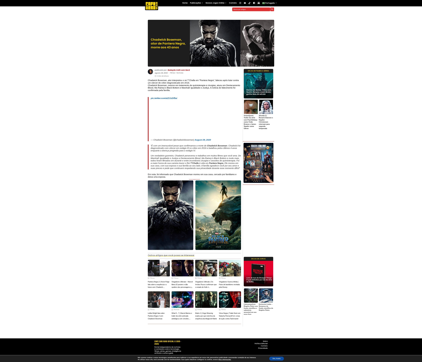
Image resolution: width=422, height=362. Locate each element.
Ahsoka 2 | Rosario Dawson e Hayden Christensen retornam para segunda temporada (266, 122)
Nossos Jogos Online (215, 3)
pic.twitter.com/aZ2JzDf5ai (164, 97)
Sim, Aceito (277, 358)
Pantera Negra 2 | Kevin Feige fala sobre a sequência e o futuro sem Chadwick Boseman (158, 283)
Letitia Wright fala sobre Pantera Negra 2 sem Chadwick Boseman (156, 314)
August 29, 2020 (203, 139)
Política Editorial (261, 342)
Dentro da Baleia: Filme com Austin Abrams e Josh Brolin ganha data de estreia (258, 92)
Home (185, 3)
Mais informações (224, 360)
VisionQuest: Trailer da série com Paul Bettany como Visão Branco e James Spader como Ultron (250, 122)
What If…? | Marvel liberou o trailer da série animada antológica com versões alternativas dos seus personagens (182, 315)
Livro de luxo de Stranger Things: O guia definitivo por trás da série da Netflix (259, 280)
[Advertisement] (196, 118)
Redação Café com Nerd (179, 70)
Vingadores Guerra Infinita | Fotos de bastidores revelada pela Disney (229, 283)
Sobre (265, 340)
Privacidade (263, 347)
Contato (233, 3)
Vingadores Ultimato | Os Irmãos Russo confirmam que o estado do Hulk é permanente (206, 283)
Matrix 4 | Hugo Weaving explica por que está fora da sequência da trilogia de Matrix (206, 314)
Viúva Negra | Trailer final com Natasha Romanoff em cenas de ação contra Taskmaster (229, 314)
